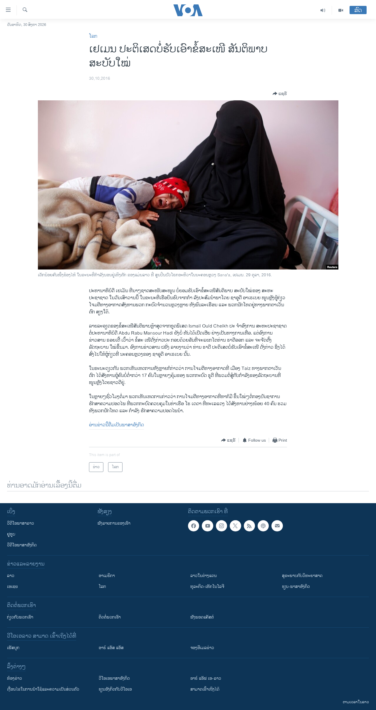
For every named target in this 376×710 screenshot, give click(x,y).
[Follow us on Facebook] (193, 525)
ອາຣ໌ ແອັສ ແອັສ (111, 648)
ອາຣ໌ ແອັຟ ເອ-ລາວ (205, 678)
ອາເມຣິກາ (107, 576)
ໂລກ (93, 36)
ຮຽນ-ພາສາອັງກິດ (296, 586)
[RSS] (249, 525)
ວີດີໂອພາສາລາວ (20, 523)
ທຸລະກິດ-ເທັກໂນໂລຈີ (207, 586)
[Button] (280, 93)
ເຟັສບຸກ (13, 648)
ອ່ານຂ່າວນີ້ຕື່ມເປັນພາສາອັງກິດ (116, 425)
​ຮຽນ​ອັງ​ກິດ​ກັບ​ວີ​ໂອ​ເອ (115, 689)
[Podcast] (263, 525)
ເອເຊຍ (12, 586)
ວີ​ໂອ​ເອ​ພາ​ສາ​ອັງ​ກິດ (114, 678)
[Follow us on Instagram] (221, 525)
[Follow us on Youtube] (207, 525)
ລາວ (10, 576)
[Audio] (323, 10)
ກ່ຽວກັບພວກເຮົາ (20, 617)
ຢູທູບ (11, 534)
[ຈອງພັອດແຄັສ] (277, 525)
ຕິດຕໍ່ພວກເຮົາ (110, 617)
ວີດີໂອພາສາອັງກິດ (22, 545)
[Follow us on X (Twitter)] (235, 525)
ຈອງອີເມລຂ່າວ (202, 648)
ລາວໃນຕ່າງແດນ (203, 576)
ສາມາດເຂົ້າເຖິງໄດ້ (204, 689)
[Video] (341, 10)
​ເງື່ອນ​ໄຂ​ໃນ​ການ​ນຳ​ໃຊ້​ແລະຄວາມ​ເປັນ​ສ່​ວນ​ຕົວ (43, 689)
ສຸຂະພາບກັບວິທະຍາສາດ (302, 576)
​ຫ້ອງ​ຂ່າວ (14, 678)
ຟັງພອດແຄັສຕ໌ (202, 617)
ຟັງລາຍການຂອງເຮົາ (114, 523)
